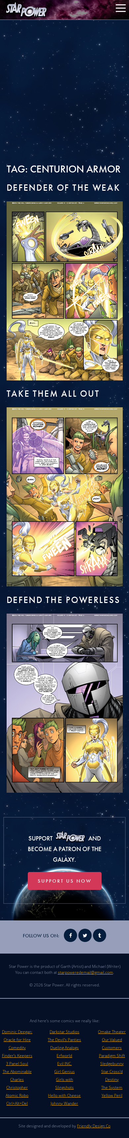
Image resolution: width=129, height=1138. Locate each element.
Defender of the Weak (63, 187)
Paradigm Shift (112, 1055)
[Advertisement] (64, 91)
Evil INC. (64, 1063)
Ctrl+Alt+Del (17, 1103)
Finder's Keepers (17, 1055)
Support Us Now (65, 881)
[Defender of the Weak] (65, 378)
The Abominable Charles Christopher (17, 1079)
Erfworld (64, 1055)
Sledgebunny (112, 1063)
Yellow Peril (112, 1095)
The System (111, 1087)
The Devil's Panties (64, 1039)
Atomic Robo (17, 1095)
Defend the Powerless (63, 600)
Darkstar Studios (64, 1032)
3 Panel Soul (17, 1063)
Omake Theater (112, 1032)
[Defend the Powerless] (65, 790)
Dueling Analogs (64, 1047)
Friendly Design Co (93, 1126)
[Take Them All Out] (65, 584)
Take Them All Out (53, 393)
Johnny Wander (64, 1103)
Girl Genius (64, 1071)
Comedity (17, 1047)
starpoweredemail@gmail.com (85, 972)
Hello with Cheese (64, 1095)
